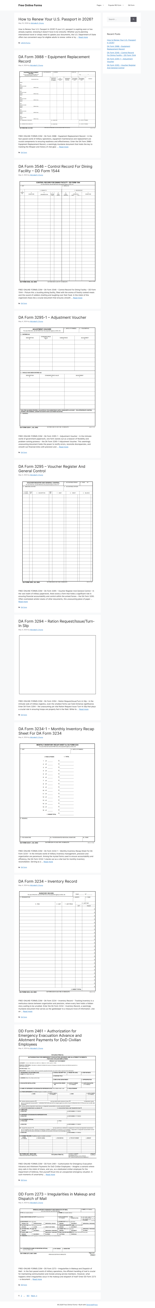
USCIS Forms (25, 43)
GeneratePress (92, 1305)
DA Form (131, 5)
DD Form (24, 1180)
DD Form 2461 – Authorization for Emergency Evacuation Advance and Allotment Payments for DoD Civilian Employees (50, 1037)
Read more (83, 37)
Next (34, 1296)
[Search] (134, 19)
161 (28, 1296)
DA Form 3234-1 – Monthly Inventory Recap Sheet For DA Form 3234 (56, 731)
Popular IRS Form (114, 5)
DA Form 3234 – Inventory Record (47, 881)
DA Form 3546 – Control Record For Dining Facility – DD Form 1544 (55, 168)
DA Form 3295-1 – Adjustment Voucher (52, 317)
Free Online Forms (30, 5)
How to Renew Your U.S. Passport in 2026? (55, 19)
